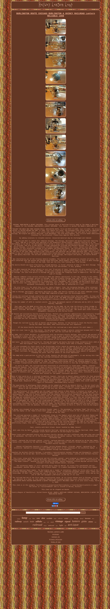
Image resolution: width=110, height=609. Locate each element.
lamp (24, 517)
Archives (55, 534)
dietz (43, 518)
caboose (60, 518)
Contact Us (56, 537)
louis (55, 518)
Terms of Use (55, 542)
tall (65, 525)
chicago (76, 518)
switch (25, 522)
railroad (37, 524)
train (32, 521)
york (48, 522)
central (52, 522)
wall (30, 518)
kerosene (88, 518)
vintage (59, 521)
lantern (76, 521)
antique (73, 525)
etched (66, 518)
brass (45, 525)
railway (18, 521)
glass (44, 522)
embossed (51, 525)
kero (93, 518)
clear (57, 525)
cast (95, 522)
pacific (71, 518)
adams (90, 522)
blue (33, 518)
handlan (18, 518)
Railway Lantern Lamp (56, 532)
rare (38, 518)
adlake (39, 521)
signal (67, 521)
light (61, 525)
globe (84, 521)
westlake (49, 518)
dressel (81, 518)
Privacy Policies (55, 539)
